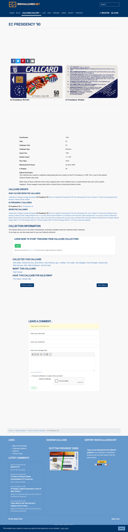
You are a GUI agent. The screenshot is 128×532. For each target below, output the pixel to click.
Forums (56, 13)
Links (63, 13)
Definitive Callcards (18, 209)
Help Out (15, 451)
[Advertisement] (64, 44)
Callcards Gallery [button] (30, 13)
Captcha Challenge (45, 379)
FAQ (49, 13)
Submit (34, 388)
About (71, 13)
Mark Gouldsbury (34, 265)
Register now (31, 250)
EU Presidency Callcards (20, 202)
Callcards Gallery (20, 431)
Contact (79, 13)
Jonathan (63, 263)
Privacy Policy (17, 454)
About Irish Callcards (19, 446)
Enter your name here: (38, 333)
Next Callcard (102, 285)
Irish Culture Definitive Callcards (24, 193)
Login (115, 13)
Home (11, 13)
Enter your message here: (39, 350)
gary (57, 263)
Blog (18, 13)
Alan (25, 265)
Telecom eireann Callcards (36, 431)
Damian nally (102, 263)
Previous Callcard (27, 285)
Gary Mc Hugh (46, 265)
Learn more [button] (64, 528)
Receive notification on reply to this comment (47, 376)
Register (105, 13)
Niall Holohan (17, 272)
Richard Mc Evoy (28, 263)
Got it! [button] (122, 528)
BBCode (40, 372)
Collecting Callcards (19, 448)
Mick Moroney (18, 265)
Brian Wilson (39, 263)
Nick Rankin (17, 263)
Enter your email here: (38, 342)
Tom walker (71, 263)
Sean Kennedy (49, 263)
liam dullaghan (81, 263)
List (44, 13)
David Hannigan (92, 263)
